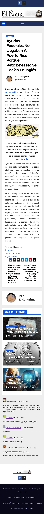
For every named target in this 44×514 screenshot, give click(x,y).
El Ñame (9, 250)
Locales (10, 36)
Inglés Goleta (11, 256)
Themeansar (22, 492)
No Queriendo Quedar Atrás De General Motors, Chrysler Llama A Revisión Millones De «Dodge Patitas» (14, 274)
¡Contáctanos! (19, 497)
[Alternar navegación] (22, 23)
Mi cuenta (29, 509)
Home (10, 497)
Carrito (39, 503)
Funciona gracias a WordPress (14, 489)
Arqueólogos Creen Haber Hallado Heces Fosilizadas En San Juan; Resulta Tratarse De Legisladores (29, 272)
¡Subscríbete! (31, 497)
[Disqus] (22, 426)
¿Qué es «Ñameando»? (11, 503)
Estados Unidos (11, 326)
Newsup (35, 489)
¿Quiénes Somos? (28, 503)
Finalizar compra (17, 509)
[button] (41, 23)
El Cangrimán (24, 77)
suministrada (22, 159)
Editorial (9, 377)
